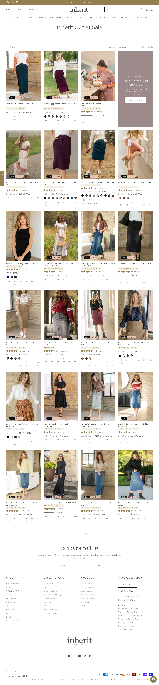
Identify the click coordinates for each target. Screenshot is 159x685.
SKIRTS (9, 606)
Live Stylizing (31, 9)
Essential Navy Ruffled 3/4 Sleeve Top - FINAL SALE (135, 344)
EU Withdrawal (51, 613)
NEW (8, 587)
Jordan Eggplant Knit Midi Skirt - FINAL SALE (61, 183)
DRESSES (10, 602)
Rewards (10, 9)
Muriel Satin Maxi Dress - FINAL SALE (60, 503)
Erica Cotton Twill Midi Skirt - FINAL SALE (21, 344)
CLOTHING (11, 595)
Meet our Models (88, 598)
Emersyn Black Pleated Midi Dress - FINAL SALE (59, 425)
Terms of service (78, 679)
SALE (8, 617)
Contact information (108, 679)
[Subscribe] (98, 565)
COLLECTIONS (12, 591)
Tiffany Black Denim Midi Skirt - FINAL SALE (134, 265)
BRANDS (10, 610)
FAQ (45, 587)
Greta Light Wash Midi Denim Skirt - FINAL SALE (96, 425)
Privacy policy (64, 679)
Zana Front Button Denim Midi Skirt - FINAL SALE (22, 504)
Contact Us (49, 584)
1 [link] (66, 533)
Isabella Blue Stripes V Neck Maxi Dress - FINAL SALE (58, 265)
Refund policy (51, 679)
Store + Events (87, 587)
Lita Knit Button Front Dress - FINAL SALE (97, 105)
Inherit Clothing (37, 679)
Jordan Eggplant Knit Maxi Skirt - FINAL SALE (61, 105)
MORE (9, 613)
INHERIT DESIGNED (15, 598)
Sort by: (112, 47)
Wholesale (86, 602)
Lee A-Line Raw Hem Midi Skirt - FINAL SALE (135, 504)
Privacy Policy (50, 598)
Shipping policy (92, 679)
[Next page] (92, 533)
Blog (19, 9)
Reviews (47, 606)
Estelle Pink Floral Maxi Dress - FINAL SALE (22, 183)
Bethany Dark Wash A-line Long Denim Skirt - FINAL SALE (98, 265)
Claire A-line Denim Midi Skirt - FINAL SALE (60, 344)
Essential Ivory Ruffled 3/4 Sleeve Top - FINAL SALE (23, 425)
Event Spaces (87, 591)
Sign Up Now (135, 100)
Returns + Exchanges (53, 595)
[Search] (141, 9)
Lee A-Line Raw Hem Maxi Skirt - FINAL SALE (98, 504)
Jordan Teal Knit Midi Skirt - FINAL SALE (98, 182)
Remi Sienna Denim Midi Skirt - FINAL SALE (134, 183)
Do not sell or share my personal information (136, 679)
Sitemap (47, 602)
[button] (32, 17)
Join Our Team (87, 595)
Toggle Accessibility (53, 610)
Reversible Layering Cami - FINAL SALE (23, 263)
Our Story (85, 584)
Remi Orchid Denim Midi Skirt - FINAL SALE (97, 344)
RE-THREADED (13, 621)
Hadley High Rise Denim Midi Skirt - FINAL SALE (133, 425)
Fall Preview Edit (14, 584)
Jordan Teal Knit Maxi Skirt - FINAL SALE (21, 105)
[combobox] (124, 9)
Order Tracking (50, 591)
